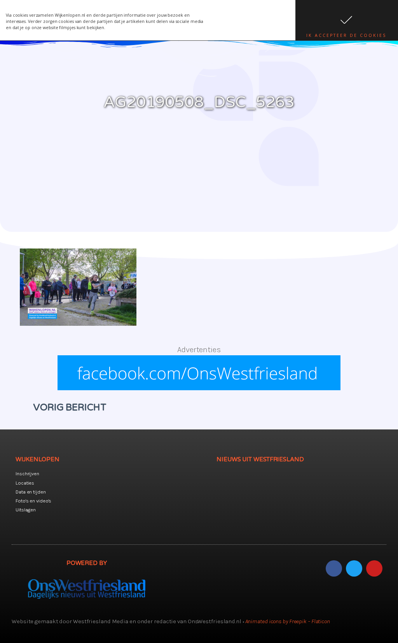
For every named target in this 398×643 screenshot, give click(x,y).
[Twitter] (354, 568)
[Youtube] (374, 568)
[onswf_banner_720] (199, 387)
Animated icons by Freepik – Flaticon (287, 621)
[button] (346, 20)
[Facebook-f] (334, 568)
